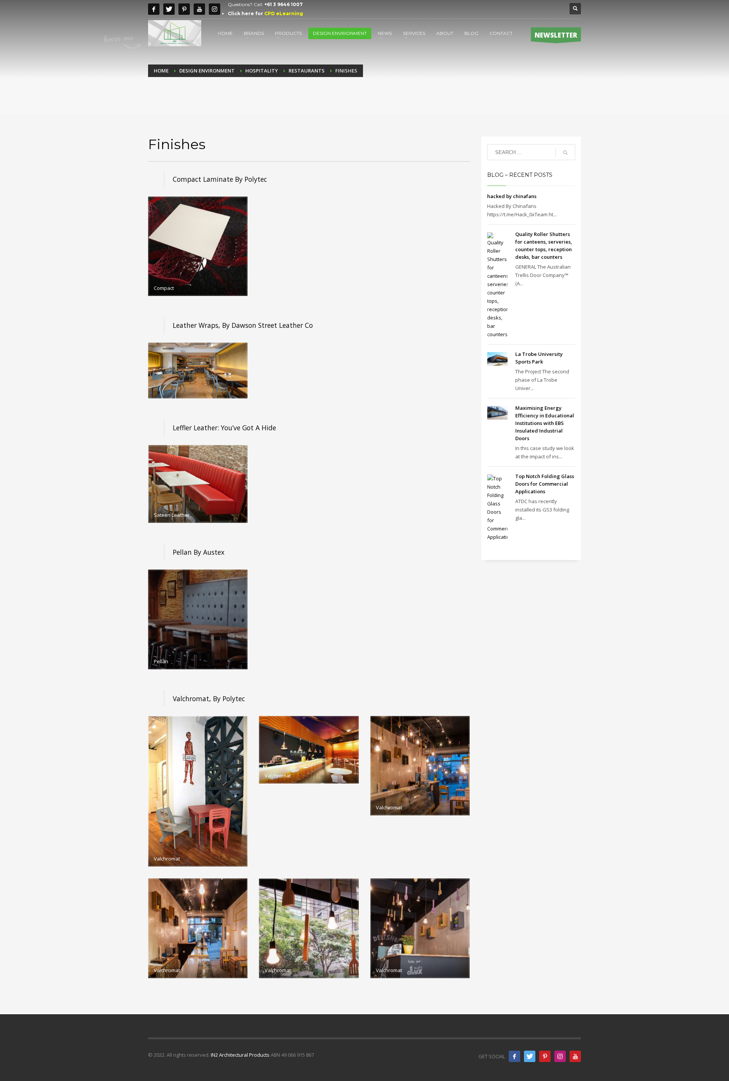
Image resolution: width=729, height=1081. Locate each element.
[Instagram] (214, 9)
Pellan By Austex (198, 552)
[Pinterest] (184, 9)
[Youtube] (199, 9)
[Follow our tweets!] (529, 1056)
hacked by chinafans (511, 196)
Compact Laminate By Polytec (220, 179)
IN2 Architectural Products (240, 1054)
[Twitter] (169, 9)
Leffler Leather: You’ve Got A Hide (224, 427)
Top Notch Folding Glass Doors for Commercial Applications (544, 484)
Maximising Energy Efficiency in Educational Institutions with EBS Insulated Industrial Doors (544, 423)
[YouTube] (575, 1056)
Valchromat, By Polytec (209, 698)
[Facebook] (153, 9)
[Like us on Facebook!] (514, 1056)
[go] (565, 152)
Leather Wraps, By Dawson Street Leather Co (243, 325)
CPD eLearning (283, 13)
